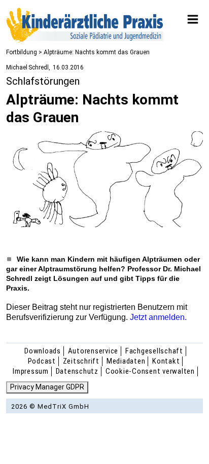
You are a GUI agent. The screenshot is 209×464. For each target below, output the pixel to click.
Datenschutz (77, 371)
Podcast (42, 361)
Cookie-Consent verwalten (150, 371)
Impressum (31, 371)
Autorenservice (93, 350)
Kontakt (166, 361)
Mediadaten (126, 361)
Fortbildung (21, 52)
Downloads (42, 350)
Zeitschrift (81, 361)
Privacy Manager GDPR (47, 387)
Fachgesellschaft (154, 350)
